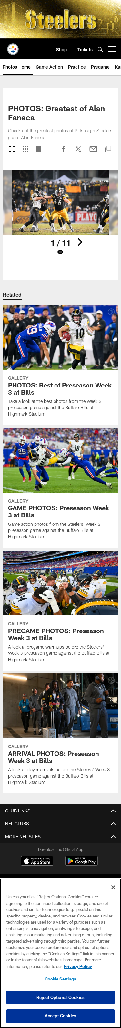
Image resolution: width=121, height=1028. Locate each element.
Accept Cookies (60, 1015)
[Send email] (93, 152)
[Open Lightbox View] (60, 217)
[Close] (113, 887)
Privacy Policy (78, 966)
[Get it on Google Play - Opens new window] (81, 864)
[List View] (38, 149)
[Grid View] (25, 149)
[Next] (80, 242)
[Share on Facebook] (63, 152)
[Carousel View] (11, 149)
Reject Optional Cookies (60, 997)
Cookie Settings (60, 978)
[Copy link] (108, 149)
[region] (60, 953)
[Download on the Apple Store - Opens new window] (37, 861)
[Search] (100, 49)
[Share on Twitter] (78, 152)
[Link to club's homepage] (13, 46)
